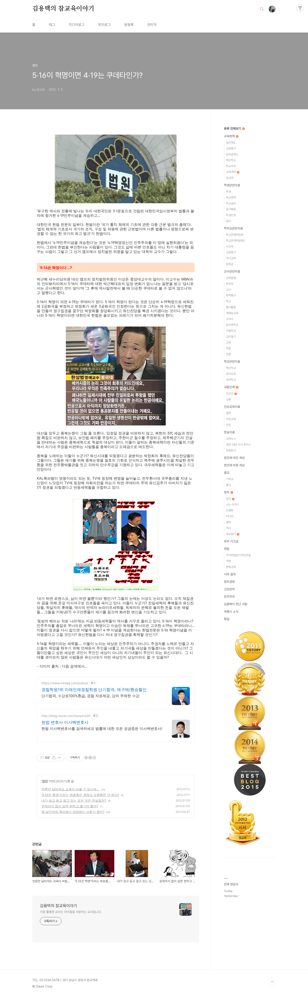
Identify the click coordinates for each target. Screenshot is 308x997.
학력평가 (231, 295)
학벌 (228, 348)
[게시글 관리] (59, 757)
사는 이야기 (232, 504)
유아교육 (231, 374)
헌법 (226, 549)
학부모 (229, 283)
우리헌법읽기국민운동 (238, 555)
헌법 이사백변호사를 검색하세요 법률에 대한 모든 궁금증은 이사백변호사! (101, 728)
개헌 (228, 561)
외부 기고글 (231, 541)
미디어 (229, 516)
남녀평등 (231, 209)
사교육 (229, 246)
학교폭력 (231, 197)
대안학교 (231, 379)
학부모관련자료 (233, 228)
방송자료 (229, 432)
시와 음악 (230, 574)
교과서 (229, 319)
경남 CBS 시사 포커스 (238, 444)
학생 (228, 191)
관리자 (152, 25)
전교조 (230, 393)
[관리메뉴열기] (300, 8)
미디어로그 (77, 25)
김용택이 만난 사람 (235, 604)
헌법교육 (231, 567)
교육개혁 (231, 172)
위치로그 (104, 25)
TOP (272, 981)
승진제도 (231, 142)
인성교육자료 (232, 407)
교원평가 (231, 148)
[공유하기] (54, 757)
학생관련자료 (232, 185)
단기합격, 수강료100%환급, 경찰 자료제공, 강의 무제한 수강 (90, 695)
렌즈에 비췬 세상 (234, 465)
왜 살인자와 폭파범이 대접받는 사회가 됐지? (72, 812)
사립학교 (231, 330)
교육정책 (230, 136)
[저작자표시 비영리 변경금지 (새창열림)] (90, 757)
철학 (228, 413)
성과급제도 (232, 154)
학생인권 (231, 215)
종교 (226, 472)
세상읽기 (231, 534)
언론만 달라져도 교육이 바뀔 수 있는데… (70, 789)
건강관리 (229, 589)
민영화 (229, 510)
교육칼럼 (231, 278)
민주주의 (229, 596)
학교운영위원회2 (235, 240)
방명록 (129, 25)
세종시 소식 (231, 611)
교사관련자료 (232, 271)
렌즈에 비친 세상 (234, 458)
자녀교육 (231, 258)
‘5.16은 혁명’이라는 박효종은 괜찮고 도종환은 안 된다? (80, 795)
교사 (228, 289)
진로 (228, 425)
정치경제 (229, 582)
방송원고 (231, 450)
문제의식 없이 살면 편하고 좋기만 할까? (69, 806)
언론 (228, 354)
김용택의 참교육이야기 (63, 9)
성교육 (229, 178)
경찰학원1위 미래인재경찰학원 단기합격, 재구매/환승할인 (94, 689)
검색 (261, 9)
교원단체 (230, 387)
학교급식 (231, 203)
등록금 (229, 264)
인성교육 (231, 419)
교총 (228, 399)
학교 (228, 301)
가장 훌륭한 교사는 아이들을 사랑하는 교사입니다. (70, 912)
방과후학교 (232, 325)
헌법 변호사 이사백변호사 (64, 722)
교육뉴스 (231, 438)
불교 (228, 485)
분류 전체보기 (233, 128)
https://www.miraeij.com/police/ (64, 683)
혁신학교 (231, 160)
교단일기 (231, 336)
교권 (228, 342)
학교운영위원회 (234, 234)
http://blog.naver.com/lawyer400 (65, 716)
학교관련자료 (232, 361)
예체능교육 (232, 313)
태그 (52, 25)
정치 (45, 781)
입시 (228, 221)
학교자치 (231, 166)
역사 (228, 528)
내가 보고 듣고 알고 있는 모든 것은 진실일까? (73, 800)
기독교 (229, 479)
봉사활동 (231, 307)
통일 (226, 619)
